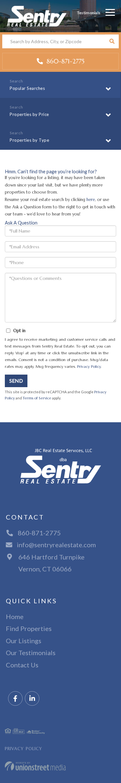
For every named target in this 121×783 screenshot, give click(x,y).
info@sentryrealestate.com (56, 545)
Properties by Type (29, 140)
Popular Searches (27, 88)
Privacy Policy (89, 366)
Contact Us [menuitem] (22, 665)
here (90, 199)
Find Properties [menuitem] (29, 628)
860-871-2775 (65, 61)
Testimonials (88, 12)
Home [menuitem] (15, 616)
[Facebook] (15, 699)
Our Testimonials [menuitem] (30, 652)
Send (16, 380)
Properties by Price (29, 114)
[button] (112, 41)
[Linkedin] (32, 699)
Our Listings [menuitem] (23, 641)
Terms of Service (37, 398)
